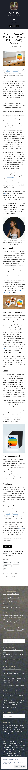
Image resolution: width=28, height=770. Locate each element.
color (5, 193)
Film (16, 575)
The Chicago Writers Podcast (11, 598)
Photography (14, 573)
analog (12, 575)
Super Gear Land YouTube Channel (12, 607)
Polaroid (8, 71)
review (13, 576)
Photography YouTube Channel (11, 594)
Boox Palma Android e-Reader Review (13, 685)
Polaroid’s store (7, 348)
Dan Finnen (14, 13)
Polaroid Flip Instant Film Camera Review (14, 678)
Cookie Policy (7, 763)
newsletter (21, 528)
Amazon (15, 71)
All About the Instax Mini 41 (10, 693)
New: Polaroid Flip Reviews (10, 707)
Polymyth (10, 727)
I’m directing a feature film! (10, 704)
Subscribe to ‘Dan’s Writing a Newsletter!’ (13, 538)
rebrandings (10, 177)
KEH (13, 630)
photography (6, 576)
